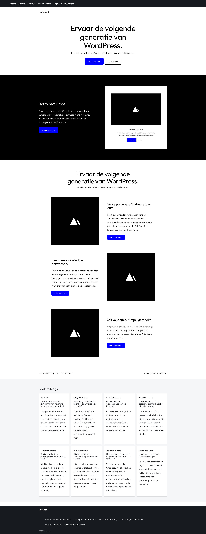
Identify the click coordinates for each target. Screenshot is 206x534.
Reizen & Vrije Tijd (53, 524)
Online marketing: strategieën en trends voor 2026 (53, 456)
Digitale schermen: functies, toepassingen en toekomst (86, 456)
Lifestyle (32, 3)
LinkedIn (154, 373)
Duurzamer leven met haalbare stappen (149, 455)
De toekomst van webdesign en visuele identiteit (116, 403)
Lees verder (113, 61)
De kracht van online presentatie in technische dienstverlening (151, 403)
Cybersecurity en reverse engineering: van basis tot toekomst (118, 456)
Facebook (145, 373)
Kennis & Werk (44, 3)
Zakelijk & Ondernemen (85, 519)
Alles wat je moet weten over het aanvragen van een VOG (85, 403)
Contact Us (67, 373)
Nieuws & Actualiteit (62, 519)
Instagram (163, 373)
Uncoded (44, 11)
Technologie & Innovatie (131, 519)
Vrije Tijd (58, 3)
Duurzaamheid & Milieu (74, 524)
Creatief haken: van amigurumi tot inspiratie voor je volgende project (52, 403)
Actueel (21, 3)
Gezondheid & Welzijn (108, 519)
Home (13, 3)
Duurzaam (69, 3)
